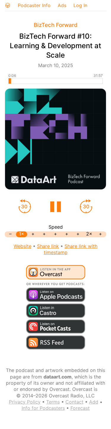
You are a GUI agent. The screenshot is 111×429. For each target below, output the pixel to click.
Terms (53, 402)
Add (93, 402)
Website (22, 246)
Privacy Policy (25, 402)
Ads (62, 5)
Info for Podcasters (43, 408)
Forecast (80, 408)
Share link (48, 246)
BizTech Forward (56, 25)
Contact (74, 402)
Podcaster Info (34, 5)
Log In (80, 5)
